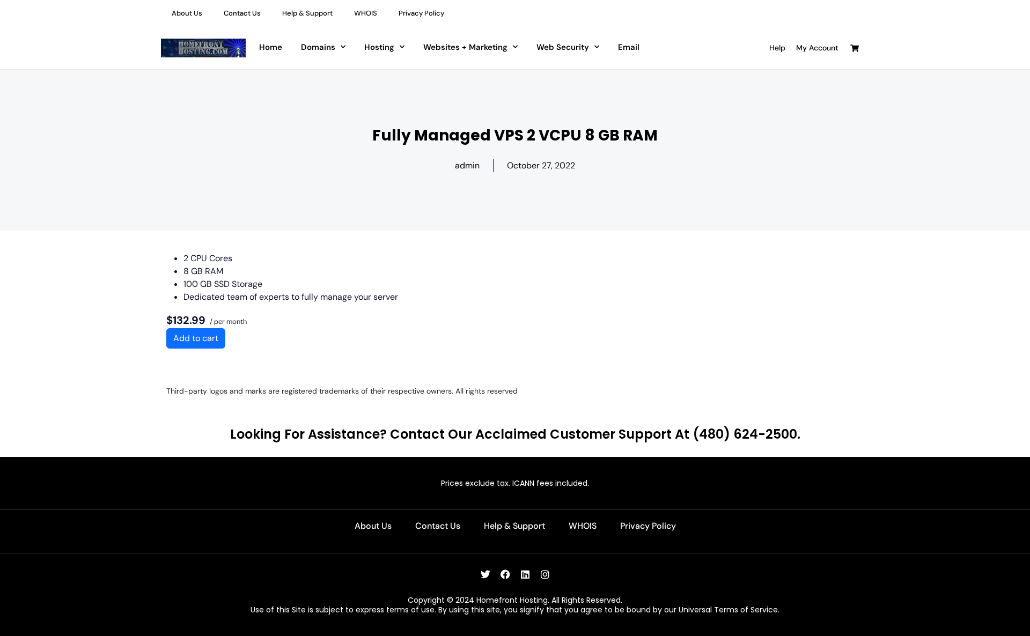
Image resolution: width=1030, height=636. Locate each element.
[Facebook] (505, 574)
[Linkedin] (525, 574)
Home (270, 47)
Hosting (379, 47)
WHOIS (365, 13)
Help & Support (307, 13)
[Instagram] (545, 574)
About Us (187, 13)
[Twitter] (485, 574)
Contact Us (242, 13)
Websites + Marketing (465, 47)
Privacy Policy (421, 13)
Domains (318, 47)
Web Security (562, 47)
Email (628, 47)
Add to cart (195, 338)
